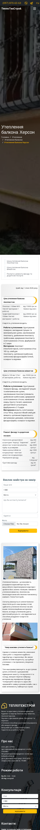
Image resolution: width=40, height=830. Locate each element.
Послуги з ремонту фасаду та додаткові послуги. (19, 275)
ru (37, 3)
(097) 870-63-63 (12, 3)
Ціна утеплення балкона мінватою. (17, 268)
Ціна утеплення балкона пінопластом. (17, 262)
